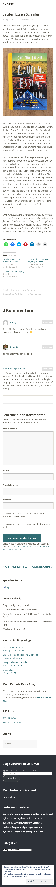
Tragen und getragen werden (17, 605)
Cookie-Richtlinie (21, 876)
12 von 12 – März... (11, 673)
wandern (38, 294)
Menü (50, 4)
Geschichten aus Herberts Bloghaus (20, 654)
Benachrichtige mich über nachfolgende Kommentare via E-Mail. (24, 515)
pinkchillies (8, 669)
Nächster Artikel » (42, 566)
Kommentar (10, 428)
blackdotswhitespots (13, 647)
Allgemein (22, 290)
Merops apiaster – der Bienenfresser (20, 609)
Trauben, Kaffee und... (13, 657)
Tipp (31, 294)
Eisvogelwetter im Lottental (38, 814)
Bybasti (8, 4)
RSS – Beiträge (10, 718)
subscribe (11, 778)
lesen (26, 294)
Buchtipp (19, 294)
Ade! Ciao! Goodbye (12, 665)
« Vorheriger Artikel (15, 566)
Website (7, 499)
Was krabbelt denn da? (14, 629)
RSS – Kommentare (12, 722)
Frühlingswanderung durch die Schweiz (12, 260)
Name (7, 470)
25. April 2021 (9, 19)
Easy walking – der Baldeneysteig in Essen (39, 260)
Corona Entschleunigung (13, 271)
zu (13, 814)
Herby (13, 322)
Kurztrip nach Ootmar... (14, 650)
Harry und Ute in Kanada (15, 662)
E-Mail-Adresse (11, 485)
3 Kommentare (25, 19)
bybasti (14, 347)
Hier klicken (9, 797)
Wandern (31, 290)
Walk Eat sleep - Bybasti (14, 368)
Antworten (47, 322)
